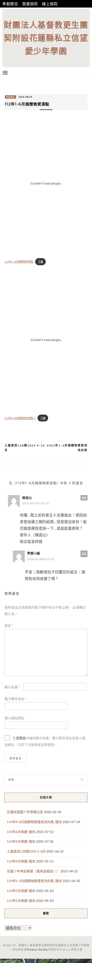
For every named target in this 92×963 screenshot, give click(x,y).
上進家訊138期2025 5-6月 (26, 851)
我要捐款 (30, 3)
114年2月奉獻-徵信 (21, 901)
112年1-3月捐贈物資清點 (18, 261)
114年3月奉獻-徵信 (21, 891)
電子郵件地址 (15, 699)
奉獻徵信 (10, 3)
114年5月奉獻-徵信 (21, 841)
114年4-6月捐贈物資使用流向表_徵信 (34, 822)
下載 (40, 261)
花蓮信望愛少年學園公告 (25, 812)
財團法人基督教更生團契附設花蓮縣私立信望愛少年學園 (46, 38)
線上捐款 (50, 3)
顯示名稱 (12, 687)
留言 (8, 625)
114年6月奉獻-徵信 (21, 832)
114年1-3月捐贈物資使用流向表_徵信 (34, 881)
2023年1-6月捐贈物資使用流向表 (67, 448)
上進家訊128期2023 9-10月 (24, 448)
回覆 (84, 497)
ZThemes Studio (36, 949)
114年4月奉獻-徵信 (21, 861)
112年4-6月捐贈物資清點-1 (20, 418)
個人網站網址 (14, 718)
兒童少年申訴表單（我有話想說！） (33, 871)
